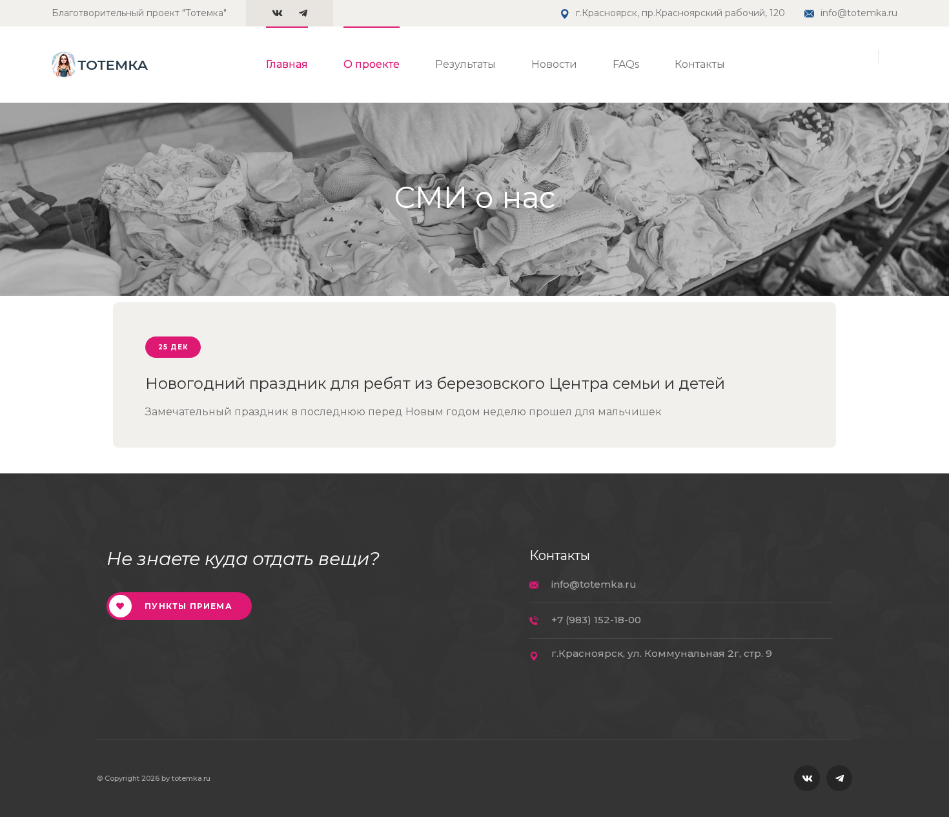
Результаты (465, 64)
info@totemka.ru (859, 13)
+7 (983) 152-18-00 (596, 620)
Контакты (700, 64)
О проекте (371, 64)
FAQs (626, 64)
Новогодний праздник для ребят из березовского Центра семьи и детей (435, 383)
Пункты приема (187, 606)
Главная (287, 64)
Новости (554, 64)
